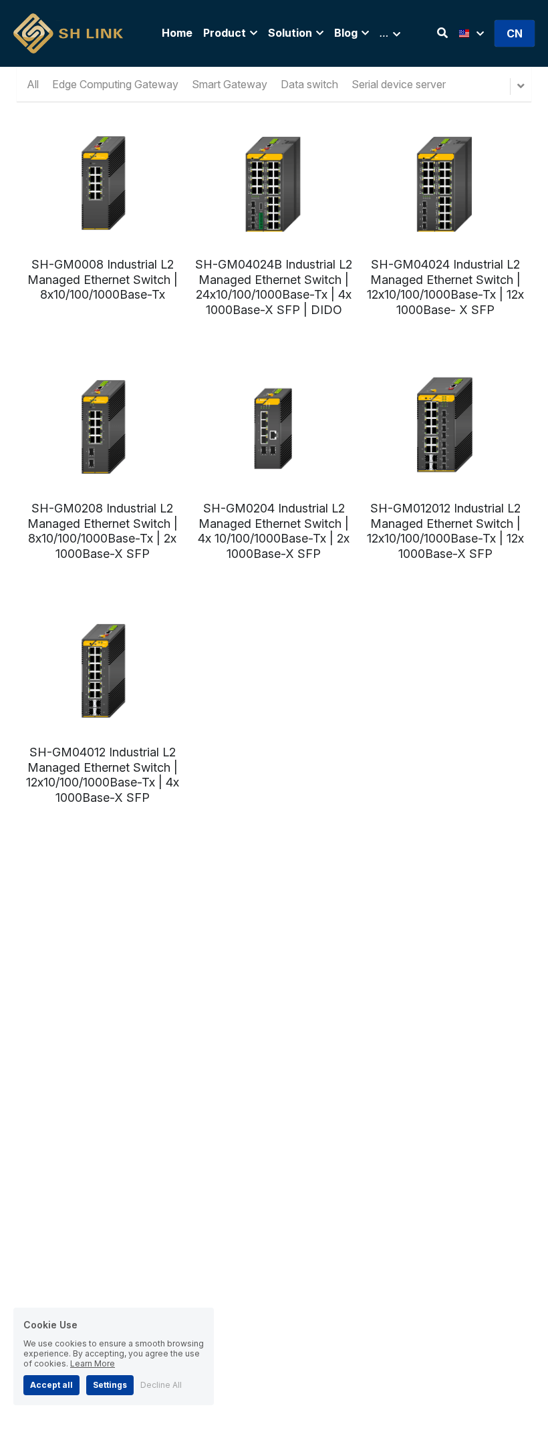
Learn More (92, 1363)
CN (515, 33)
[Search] (442, 32)
